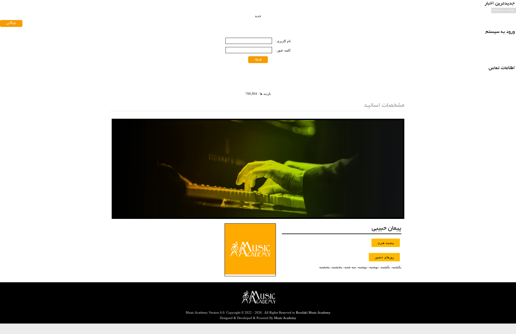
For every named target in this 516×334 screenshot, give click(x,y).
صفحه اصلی (225, 14)
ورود (258, 59)
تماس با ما (143, 14)
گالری (120, 14)
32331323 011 (156, 33)
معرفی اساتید (195, 14)
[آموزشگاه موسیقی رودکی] (383, 21)
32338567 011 (124, 33)
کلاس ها (167, 14)
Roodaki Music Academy (313, 312)
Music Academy (285, 318)
